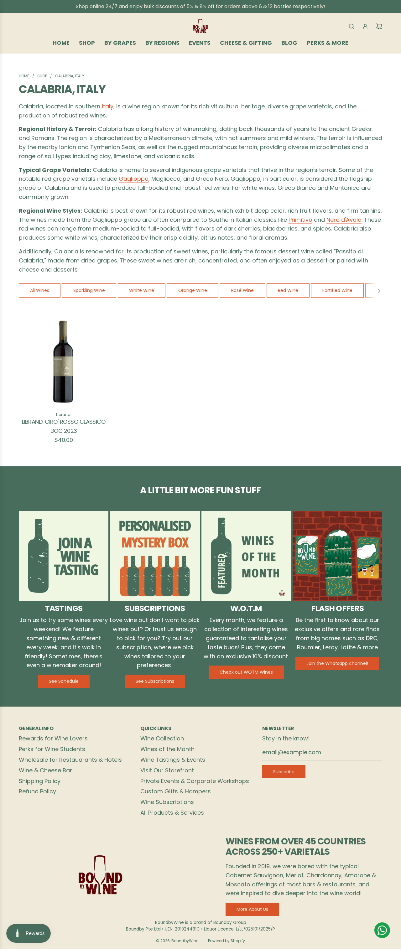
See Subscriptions (155, 681)
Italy (107, 106)
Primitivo (300, 220)
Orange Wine (192, 290)
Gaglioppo (133, 179)
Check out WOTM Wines (246, 672)
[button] (379, 290)
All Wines (39, 290)
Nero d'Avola (344, 220)
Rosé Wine (242, 290)
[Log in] (365, 26)
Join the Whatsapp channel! (337, 663)
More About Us (252, 909)
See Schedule (64, 681)
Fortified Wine (337, 290)
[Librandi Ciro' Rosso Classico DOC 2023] (63, 361)
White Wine (141, 290)
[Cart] (379, 26)
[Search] (351, 26)
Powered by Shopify (226, 940)
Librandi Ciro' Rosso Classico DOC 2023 (63, 426)
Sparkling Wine (89, 290)
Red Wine (288, 290)
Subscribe (283, 772)
